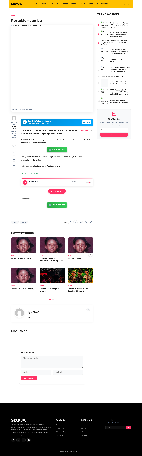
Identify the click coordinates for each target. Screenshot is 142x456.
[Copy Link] (91, 222)
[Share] (14, 165)
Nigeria (15, 222)
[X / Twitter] (75, 222)
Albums (42, 285)
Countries (84, 435)
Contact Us (60, 428)
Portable (23, 222)
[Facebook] (70, 222)
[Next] (90, 255)
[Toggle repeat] (81, 182)
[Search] (124, 4)
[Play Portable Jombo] (25, 182)
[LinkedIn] (81, 222)
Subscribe (114, 135)
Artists (83, 432)
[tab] (50, 299)
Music (13, 15)
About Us (59, 425)
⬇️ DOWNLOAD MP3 (57, 150)
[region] (52, 268)
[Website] (88, 309)
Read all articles (33, 317)
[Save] (14, 159)
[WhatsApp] (86, 222)
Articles (83, 428)
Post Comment (29, 378)
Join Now (86, 122)
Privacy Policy (61, 432)
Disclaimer (59, 435)
